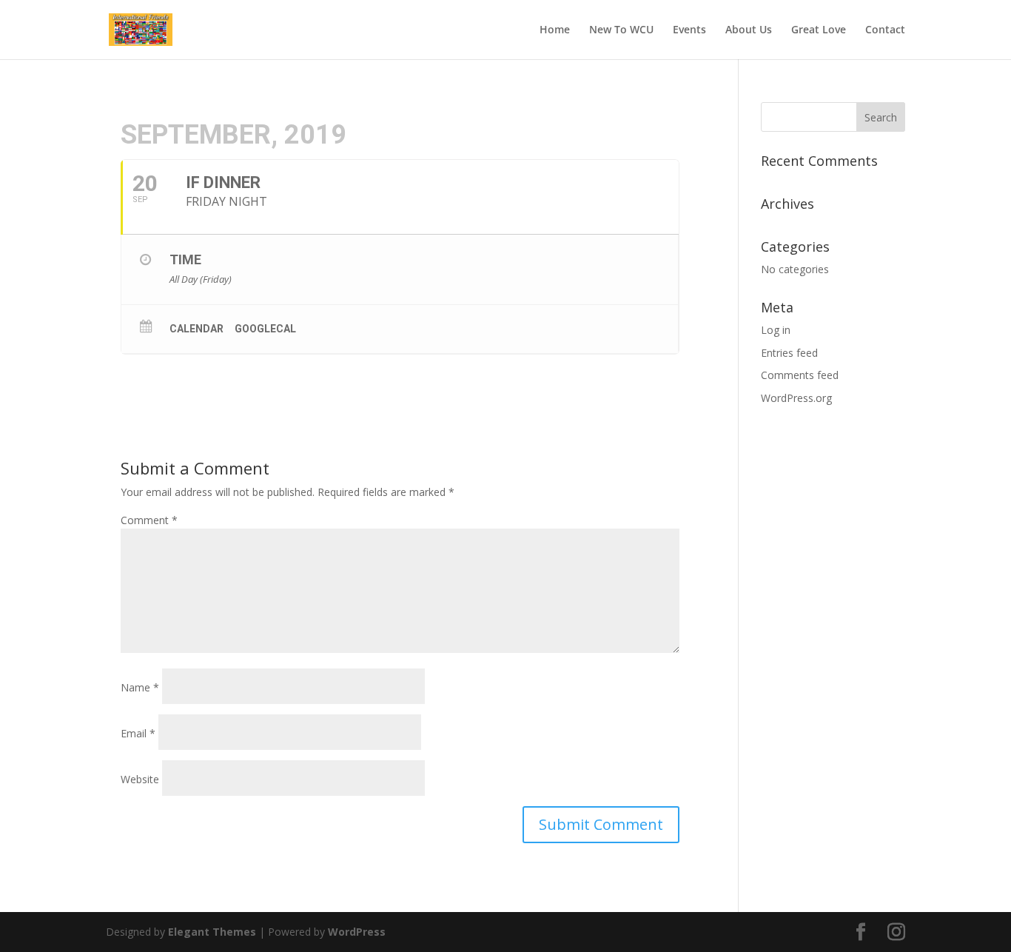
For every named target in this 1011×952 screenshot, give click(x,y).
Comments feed (800, 375)
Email (138, 733)
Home (555, 30)
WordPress (357, 932)
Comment (149, 520)
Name (140, 687)
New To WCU (621, 30)
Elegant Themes (212, 932)
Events (689, 30)
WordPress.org (796, 398)
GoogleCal (265, 329)
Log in (775, 330)
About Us (748, 30)
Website (140, 779)
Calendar (196, 329)
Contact (885, 30)
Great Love (818, 30)
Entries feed (789, 353)
